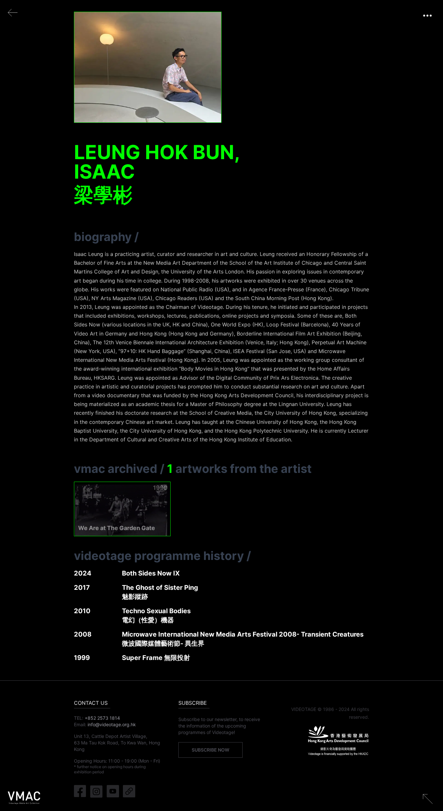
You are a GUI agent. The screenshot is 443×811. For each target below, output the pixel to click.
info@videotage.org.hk (112, 724)
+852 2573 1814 (102, 718)
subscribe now (210, 750)
